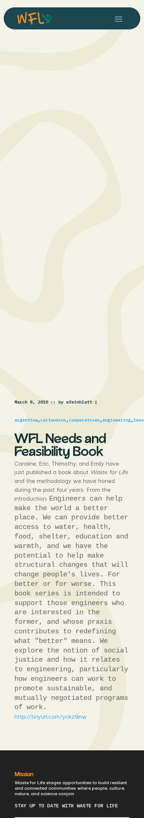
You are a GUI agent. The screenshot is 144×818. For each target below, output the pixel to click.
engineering (116, 420)
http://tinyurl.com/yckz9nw (50, 716)
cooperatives (84, 420)
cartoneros (53, 420)
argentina (26, 420)
